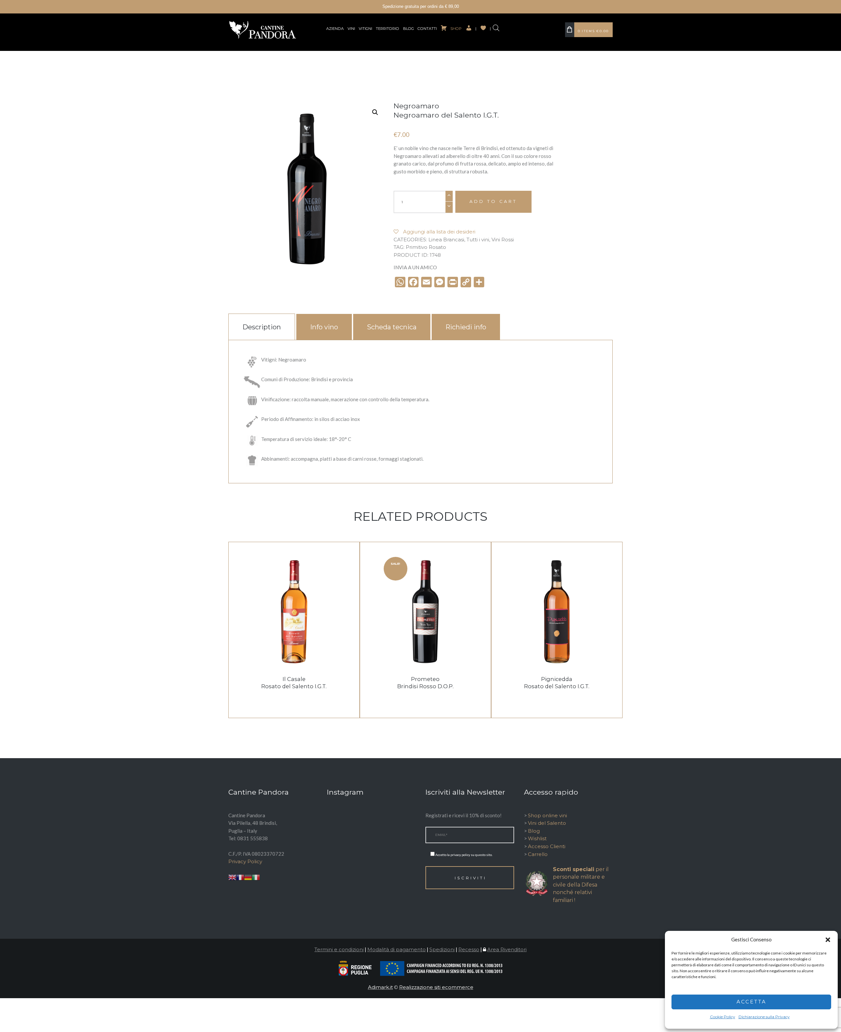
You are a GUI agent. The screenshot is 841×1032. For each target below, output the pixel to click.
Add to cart (493, 201)
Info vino (324, 327)
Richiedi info (465, 327)
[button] (828, 939)
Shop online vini (547, 815)
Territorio (387, 28)
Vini (351, 28)
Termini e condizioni (339, 949)
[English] (232, 877)
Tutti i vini (477, 239)
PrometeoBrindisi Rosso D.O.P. (425, 683)
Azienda (335, 28)
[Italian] (256, 877)
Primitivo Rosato (426, 247)
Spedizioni (442, 949)
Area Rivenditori (507, 949)
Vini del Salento (547, 823)
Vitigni (365, 28)
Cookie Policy (722, 1016)
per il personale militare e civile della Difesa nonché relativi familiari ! (581, 884)
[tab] (261, 327)
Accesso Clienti (546, 846)
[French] (240, 877)
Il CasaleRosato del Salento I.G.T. (294, 683)
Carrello (538, 854)
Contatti (427, 28)
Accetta (751, 1002)
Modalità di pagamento (396, 949)
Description (261, 327)
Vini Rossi (502, 239)
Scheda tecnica (392, 327)
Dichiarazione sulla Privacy (764, 1016)
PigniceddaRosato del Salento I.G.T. (556, 683)
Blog (408, 28)
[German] (248, 877)
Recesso (468, 949)
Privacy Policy (245, 861)
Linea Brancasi (446, 239)
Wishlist (537, 838)
